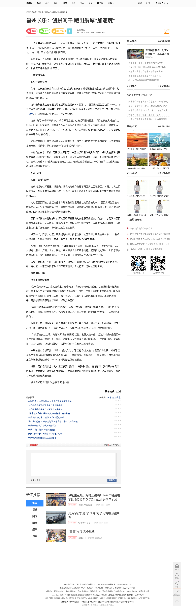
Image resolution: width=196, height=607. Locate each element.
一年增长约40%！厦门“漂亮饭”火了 (159, 169)
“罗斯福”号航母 (84, 523)
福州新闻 (63, 12)
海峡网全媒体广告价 (77, 602)
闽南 (65, 3)
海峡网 (29, 3)
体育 (34, 536)
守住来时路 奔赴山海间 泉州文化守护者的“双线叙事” (136, 169)
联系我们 (89, 602)
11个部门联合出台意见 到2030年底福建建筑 (147, 119)
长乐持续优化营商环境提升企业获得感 (45, 405)
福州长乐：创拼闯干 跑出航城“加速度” (145, 63)
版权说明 (64, 602)
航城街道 (116, 397)
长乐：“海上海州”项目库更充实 (42, 430)
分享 (70, 31)
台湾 (73, 3)
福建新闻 (72, 505)
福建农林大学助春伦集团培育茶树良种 (145, 71)
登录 (32, 480)
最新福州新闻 (164, 41)
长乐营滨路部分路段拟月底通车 (42, 438)
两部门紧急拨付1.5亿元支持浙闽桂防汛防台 (147, 106)
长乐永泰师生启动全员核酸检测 (42, 426)
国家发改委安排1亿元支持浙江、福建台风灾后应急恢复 (150, 244)
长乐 (109, 397)
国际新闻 (72, 523)
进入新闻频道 (164, 86)
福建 (47, 3)
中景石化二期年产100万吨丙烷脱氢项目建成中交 (136, 196)
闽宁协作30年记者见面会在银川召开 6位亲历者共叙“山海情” (150, 234)
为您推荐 (81, 30)
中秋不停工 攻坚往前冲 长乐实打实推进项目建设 (50, 401)
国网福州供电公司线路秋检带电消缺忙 (45, 434)
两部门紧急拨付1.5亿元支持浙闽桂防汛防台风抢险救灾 (150, 239)
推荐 (34, 503)
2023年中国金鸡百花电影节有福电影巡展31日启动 (159, 196)
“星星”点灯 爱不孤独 (81, 531)
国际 (91, 3)
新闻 (39, 3)
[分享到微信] (44, 31)
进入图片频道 (164, 126)
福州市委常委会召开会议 (139, 95)
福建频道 (55, 12)
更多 (110, 3)
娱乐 (34, 529)
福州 (56, 3)
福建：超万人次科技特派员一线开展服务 (159, 215)
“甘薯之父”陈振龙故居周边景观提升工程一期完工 (50, 413)
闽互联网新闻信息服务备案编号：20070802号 (126, 595)
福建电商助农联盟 (85, 505)
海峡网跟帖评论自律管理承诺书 (122, 602)
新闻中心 (47, 12)
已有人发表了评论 (112, 445)
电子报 (100, 3)
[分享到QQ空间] (59, 31)
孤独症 (81, 538)
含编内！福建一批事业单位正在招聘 (144, 115)
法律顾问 (97, 602)
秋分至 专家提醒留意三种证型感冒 (143, 80)
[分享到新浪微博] (31, 31)
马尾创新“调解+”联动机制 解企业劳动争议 (147, 67)
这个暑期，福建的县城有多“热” (136, 149)
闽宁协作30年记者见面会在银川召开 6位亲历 (148, 102)
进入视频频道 (164, 173)
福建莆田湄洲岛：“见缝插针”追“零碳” (159, 149)
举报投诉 (105, 602)
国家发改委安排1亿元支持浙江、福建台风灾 (148, 110)
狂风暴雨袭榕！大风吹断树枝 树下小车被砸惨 (157, 52)
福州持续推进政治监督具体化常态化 (144, 76)
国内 (82, 3)
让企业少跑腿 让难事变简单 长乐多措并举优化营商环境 (53, 421)
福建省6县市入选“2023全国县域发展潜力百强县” (136, 215)
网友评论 (34, 445)
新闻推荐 (33, 495)
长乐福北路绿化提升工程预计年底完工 (45, 409)
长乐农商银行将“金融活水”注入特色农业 (46, 417)
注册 (148, 3)
